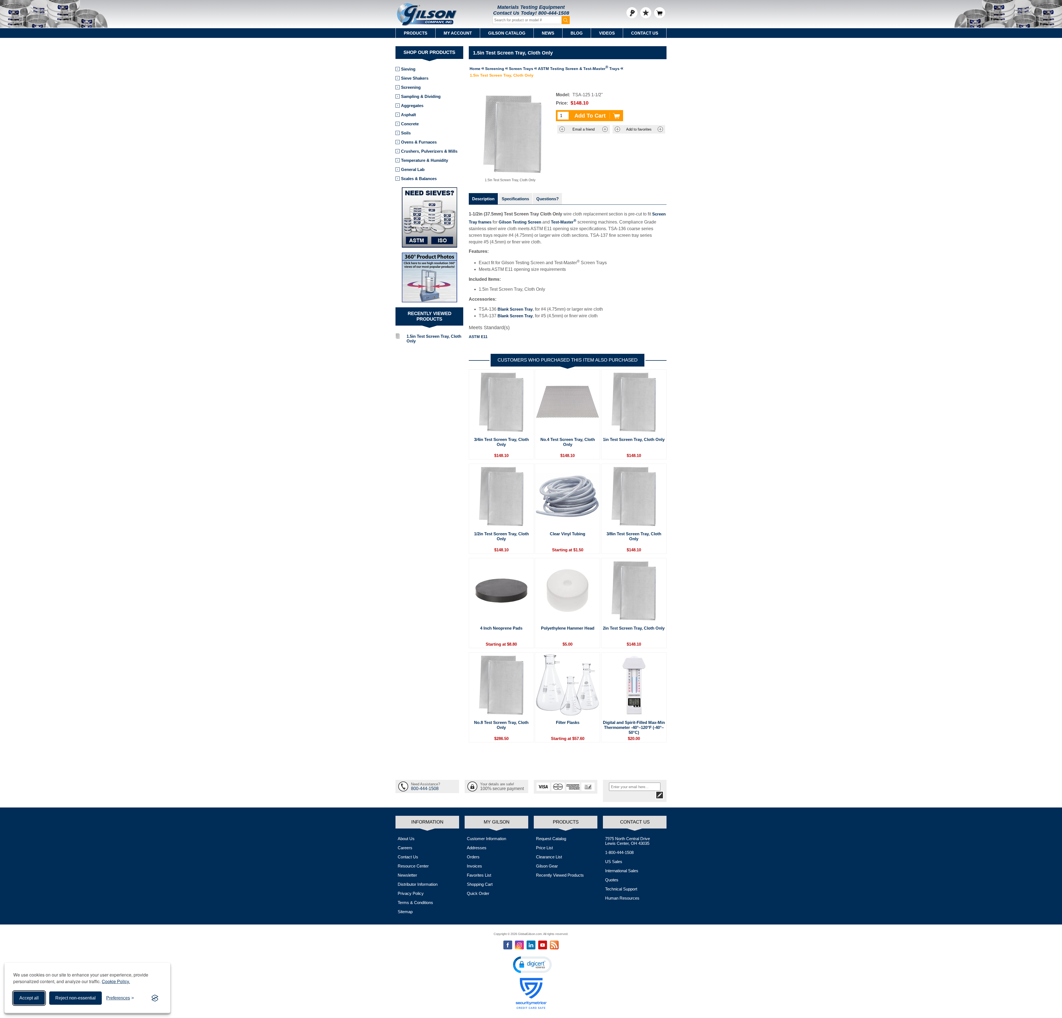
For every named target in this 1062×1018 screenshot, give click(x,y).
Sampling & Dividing (421, 96)
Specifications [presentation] (515, 198)
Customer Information (486, 838)
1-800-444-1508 (619, 852)
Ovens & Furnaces (419, 142)
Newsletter (407, 875)
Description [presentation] (483, 198)
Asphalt (408, 114)
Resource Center (413, 866)
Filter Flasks (567, 722)
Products (415, 33)
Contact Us (644, 33)
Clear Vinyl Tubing (567, 533)
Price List (544, 847)
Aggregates (412, 105)
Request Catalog (551, 838)
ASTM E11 (478, 336)
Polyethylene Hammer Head (567, 628)
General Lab (413, 169)
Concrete (410, 123)
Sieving (408, 69)
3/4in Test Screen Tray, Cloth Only (501, 442)
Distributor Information (418, 884)
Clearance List (549, 857)
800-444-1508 (553, 13)
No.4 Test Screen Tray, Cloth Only (567, 442)
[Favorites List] (645, 12)
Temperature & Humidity (424, 160)
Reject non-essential (75, 998)
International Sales (621, 870)
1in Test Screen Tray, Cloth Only (634, 439)
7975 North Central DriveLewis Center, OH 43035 (627, 841)
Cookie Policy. (116, 981)
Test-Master (563, 222)
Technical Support (621, 889)
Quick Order (478, 893)
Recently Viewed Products (560, 875)
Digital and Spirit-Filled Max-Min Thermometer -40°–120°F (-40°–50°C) (634, 727)
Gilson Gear (547, 866)
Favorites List (479, 875)
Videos (607, 33)
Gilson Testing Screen (520, 222)
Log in (631, 12)
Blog (577, 33)
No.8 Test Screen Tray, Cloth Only (501, 725)
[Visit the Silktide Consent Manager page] (155, 998)
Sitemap (405, 911)
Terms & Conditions (415, 902)
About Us (406, 838)
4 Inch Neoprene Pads (501, 628)
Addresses (476, 847)
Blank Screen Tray (515, 309)
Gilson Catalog (506, 33)
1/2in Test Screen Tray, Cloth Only (501, 536)
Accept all (29, 998)
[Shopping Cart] (659, 12)
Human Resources (622, 898)
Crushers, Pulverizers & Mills (429, 151)
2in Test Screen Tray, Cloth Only (634, 628)
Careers (405, 847)
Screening (411, 87)
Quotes (611, 879)
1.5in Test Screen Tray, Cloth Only (434, 338)
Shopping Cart (480, 884)
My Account (458, 33)
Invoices (474, 866)
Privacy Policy (411, 893)
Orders (473, 857)
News (548, 33)
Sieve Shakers (414, 78)
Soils (406, 133)
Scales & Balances (419, 178)
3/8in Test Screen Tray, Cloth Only (634, 536)
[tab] (483, 198)
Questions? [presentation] (547, 198)
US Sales (613, 861)
